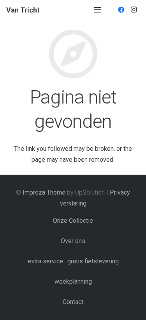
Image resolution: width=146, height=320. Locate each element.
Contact (73, 302)
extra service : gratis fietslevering (73, 261)
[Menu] (97, 10)
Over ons (73, 241)
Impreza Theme (44, 192)
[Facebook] (121, 10)
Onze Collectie (73, 220)
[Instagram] (133, 10)
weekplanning (73, 281)
